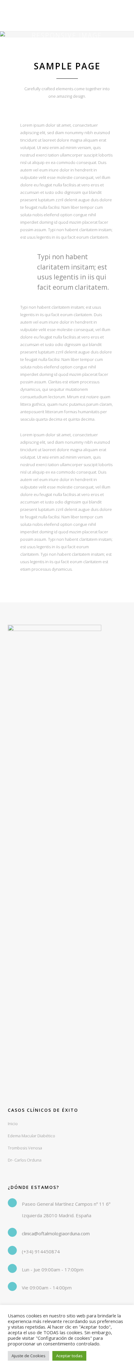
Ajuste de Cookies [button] (28, 1355)
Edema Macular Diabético (31, 1136)
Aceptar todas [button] (69, 1355)
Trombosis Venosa (25, 1148)
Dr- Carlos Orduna (24, 1160)
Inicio (13, 1123)
